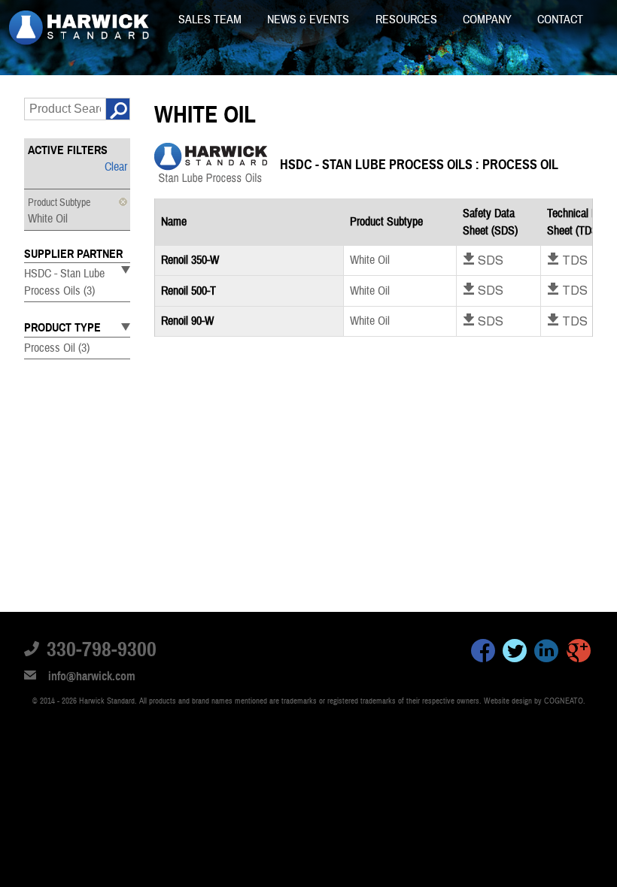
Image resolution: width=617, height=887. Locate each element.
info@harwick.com (91, 676)
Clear (116, 166)
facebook (483, 653)
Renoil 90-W (187, 320)
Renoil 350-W (190, 260)
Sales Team (211, 19)
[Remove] (123, 202)
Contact (560, 19)
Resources (407, 19)
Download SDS (483, 260)
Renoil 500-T (188, 290)
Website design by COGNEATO (533, 701)
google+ (579, 653)
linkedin (546, 653)
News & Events (309, 19)
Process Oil (57, 348)
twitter (515, 653)
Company (489, 19)
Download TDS (567, 260)
